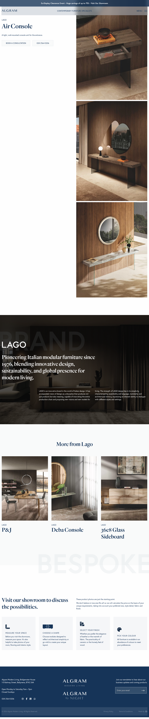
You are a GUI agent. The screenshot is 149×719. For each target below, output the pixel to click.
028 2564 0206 (43, 43)
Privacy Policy (108, 711)
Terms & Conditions (126, 711)
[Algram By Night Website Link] (74, 695)
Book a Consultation (16, 43)
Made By (141, 711)
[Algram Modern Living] (9, 10)
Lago (4, 20)
